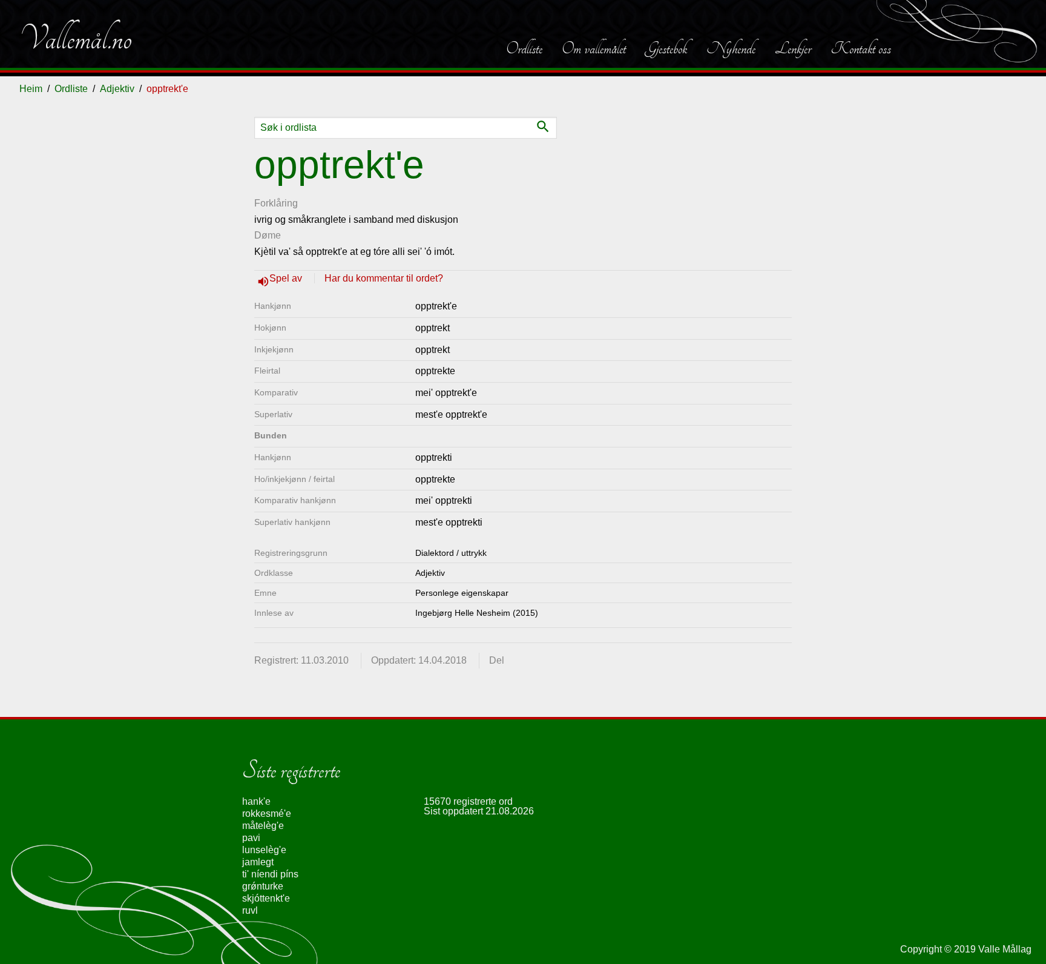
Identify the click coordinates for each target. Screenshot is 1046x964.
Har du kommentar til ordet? (383, 278)
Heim (30, 89)
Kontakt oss (861, 48)
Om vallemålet (594, 48)
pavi (251, 838)
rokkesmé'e (266, 813)
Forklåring (276, 203)
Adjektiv (117, 89)
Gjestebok (666, 48)
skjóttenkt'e (266, 898)
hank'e (256, 801)
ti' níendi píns (270, 874)
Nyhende (730, 48)
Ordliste (524, 48)
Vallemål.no (75, 38)
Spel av (286, 278)
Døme (267, 235)
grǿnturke (262, 886)
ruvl (250, 910)
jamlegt (258, 862)
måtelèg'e (263, 825)
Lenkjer (793, 48)
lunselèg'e (264, 850)
